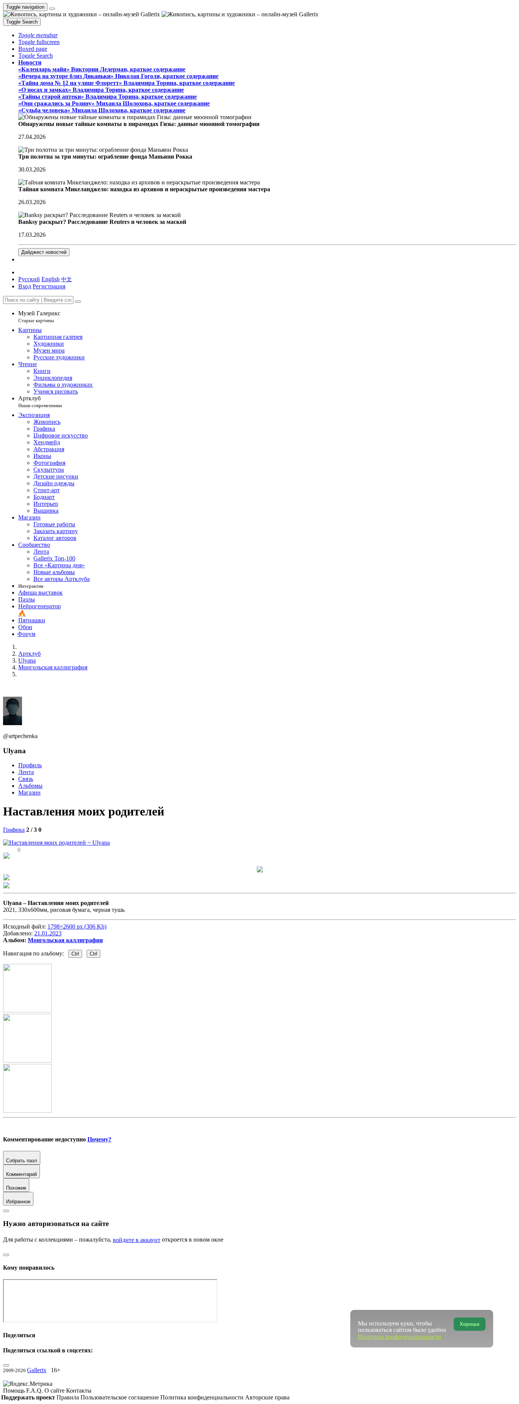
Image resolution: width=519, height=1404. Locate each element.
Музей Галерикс (39, 316)
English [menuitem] (50, 279)
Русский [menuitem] (29, 279)
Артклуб (40, 401)
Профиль (30, 765)
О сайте (55, 1390)
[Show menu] (52, 9)
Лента (26, 772)
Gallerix (36, 1370)
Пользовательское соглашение (120, 1397)
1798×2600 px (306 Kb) (76, 926)
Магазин (29, 792)
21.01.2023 (48, 933)
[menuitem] (66, 279)
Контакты (79, 1390)
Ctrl (75, 954)
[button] (38, 35)
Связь (25, 779)
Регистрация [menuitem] (49, 286)
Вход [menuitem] (24, 286)
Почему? (99, 1139)
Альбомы (30, 785)
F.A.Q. (35, 1390)
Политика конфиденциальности (202, 1397)
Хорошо (469, 1324)
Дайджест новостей (43, 252)
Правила (69, 1397)
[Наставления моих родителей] (56, 842)
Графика (14, 829)
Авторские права (267, 1397)
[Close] (78, 302)
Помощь (14, 1390)
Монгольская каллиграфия (65, 940)
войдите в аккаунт (136, 1240)
